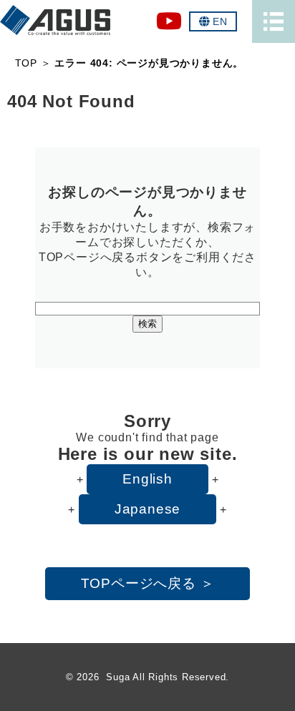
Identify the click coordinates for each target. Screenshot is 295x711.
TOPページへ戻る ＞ (148, 583)
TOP (26, 63)
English (147, 478)
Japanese (147, 508)
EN (220, 21)
